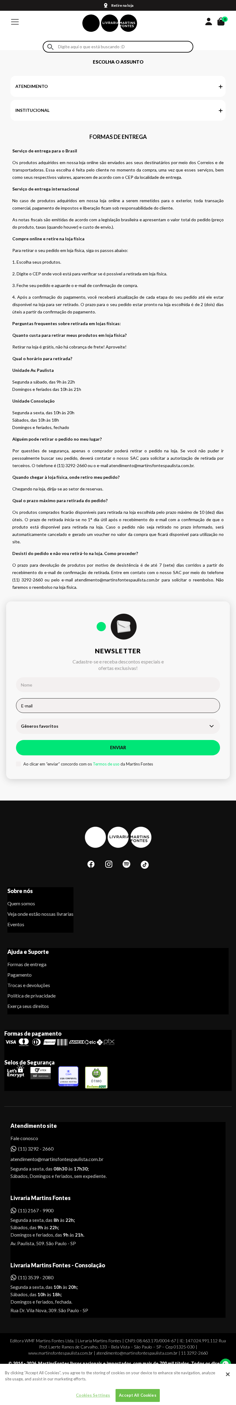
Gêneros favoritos (39, 726)
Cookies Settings (93, 1395)
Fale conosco (24, 1138)
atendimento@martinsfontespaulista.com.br (51, 1159)
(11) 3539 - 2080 (35, 1277)
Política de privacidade (31, 995)
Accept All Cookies (137, 1395)
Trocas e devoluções (28, 985)
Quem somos (21, 903)
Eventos (15, 924)
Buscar (50, 47)
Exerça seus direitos (28, 1006)
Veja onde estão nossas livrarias (40, 914)
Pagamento (19, 975)
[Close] (228, 1374)
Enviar (118, 747)
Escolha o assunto (118, 62)
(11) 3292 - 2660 (35, 1148)
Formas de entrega (26, 964)
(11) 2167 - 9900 (35, 1210)
